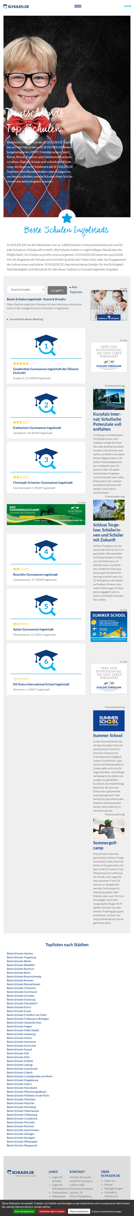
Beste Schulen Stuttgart (21, 1137)
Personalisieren (79, 1211)
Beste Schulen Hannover (21, 1041)
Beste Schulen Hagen (19, 1026)
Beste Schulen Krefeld (20, 1060)
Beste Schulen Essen (19, 1011)
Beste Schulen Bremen (20, 980)
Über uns (110, 1180)
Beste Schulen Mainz (19, 1083)
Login (127, 6)
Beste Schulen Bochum (20, 968)
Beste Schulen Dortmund (22, 991)
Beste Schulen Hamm (19, 1037)
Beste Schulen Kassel (19, 1049)
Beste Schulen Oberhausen (23, 1110)
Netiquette (58, 1196)
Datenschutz (60, 1192)
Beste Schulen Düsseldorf (22, 1003)
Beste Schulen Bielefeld (21, 964)
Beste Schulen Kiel (18, 1053)
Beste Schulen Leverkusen (22, 1068)
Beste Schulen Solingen (20, 1133)
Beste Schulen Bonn (19, 972)
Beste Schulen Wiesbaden (22, 1141)
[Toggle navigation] (77, 6)
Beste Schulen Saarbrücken (23, 1130)
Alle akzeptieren (24, 1211)
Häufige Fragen (114, 1188)
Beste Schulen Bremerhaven (23, 984)
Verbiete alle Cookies (52, 1211)
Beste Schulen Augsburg (21, 957)
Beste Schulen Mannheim (22, 1087)
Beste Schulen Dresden (20, 995)
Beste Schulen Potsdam (21, 1122)
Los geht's (57, 290)
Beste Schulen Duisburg (21, 999)
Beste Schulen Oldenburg (22, 1114)
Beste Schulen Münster (21, 1103)
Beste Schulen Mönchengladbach (26, 1091)
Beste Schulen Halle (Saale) (23, 1030)
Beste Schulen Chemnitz (21, 988)
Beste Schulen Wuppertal (22, 1145)
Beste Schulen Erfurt (19, 1007)
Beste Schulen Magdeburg (22, 1080)
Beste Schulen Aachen (20, 953)
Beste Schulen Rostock (20, 1126)
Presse (109, 1184)
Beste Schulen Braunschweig (24, 976)
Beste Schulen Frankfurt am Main (27, 1014)
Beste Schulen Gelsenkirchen (24, 1022)
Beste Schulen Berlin (19, 961)
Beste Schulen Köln (18, 1057)
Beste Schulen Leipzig (19, 1064)
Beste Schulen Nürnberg (21, 1107)
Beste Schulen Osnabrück (22, 1118)
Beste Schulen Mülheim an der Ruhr (28, 1095)
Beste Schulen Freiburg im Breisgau (28, 1018)
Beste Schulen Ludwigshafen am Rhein (30, 1076)
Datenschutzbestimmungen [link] (106, 1211)
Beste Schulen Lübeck (20, 1072)
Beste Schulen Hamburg (21, 1034)
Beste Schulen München (21, 1099)
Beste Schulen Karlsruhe (21, 1045)
